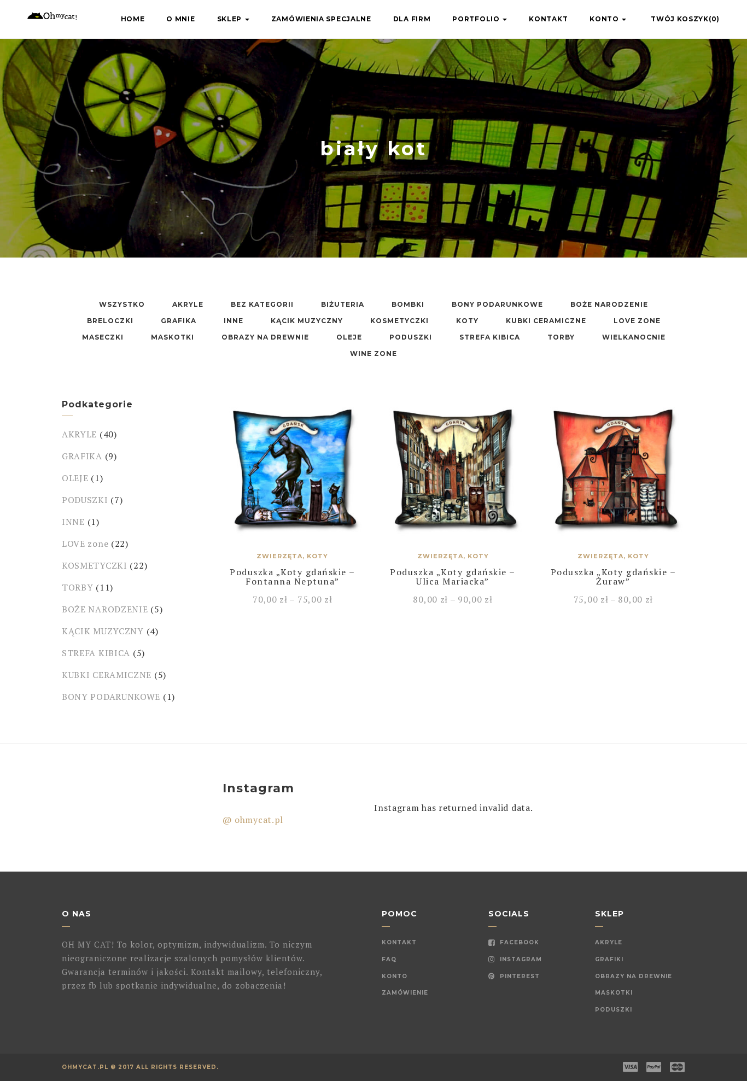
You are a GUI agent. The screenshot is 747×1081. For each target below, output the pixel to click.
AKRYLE (187, 304)
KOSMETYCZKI (399, 321)
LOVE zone (637, 321)
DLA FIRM (412, 19)
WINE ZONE (373, 353)
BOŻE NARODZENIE (609, 304)
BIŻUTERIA (342, 304)
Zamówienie (405, 992)
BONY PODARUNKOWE (497, 304)
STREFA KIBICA (489, 337)
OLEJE (349, 337)
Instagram (520, 959)
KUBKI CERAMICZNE (546, 321)
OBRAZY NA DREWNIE (265, 337)
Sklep (230, 19)
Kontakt (548, 19)
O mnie (180, 19)
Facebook (518, 942)
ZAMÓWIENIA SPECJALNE (321, 19)
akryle (608, 942)
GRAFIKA (178, 321)
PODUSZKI (410, 337)
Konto (605, 19)
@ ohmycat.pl (253, 820)
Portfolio (476, 19)
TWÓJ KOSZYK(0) (685, 19)
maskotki (614, 992)
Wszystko (122, 304)
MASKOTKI (172, 337)
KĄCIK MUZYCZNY (307, 321)
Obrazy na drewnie (633, 976)
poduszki (613, 1009)
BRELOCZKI (110, 321)
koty (467, 321)
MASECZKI (103, 337)
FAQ (389, 959)
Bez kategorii (262, 304)
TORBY (561, 337)
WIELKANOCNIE (634, 337)
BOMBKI (408, 304)
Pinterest (519, 976)
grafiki (609, 959)
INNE (233, 321)
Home (133, 19)
